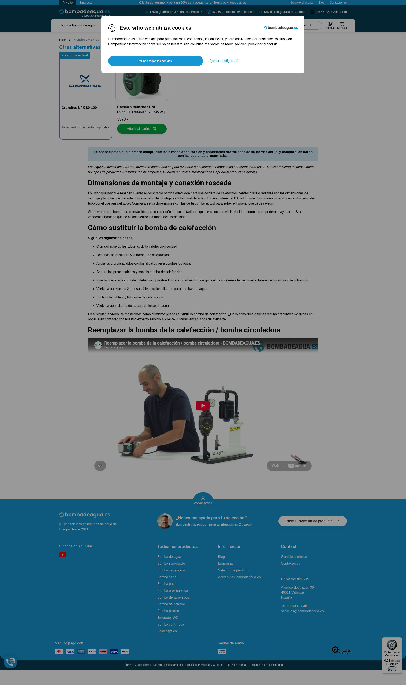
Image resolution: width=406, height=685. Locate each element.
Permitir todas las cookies (155, 61)
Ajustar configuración (224, 61)
